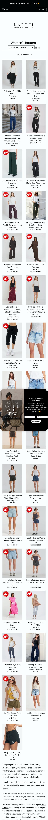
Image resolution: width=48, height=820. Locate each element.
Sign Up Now (36, 421)
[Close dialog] (46, 390)
